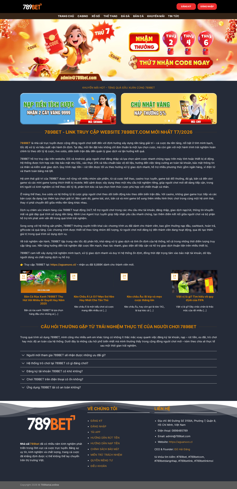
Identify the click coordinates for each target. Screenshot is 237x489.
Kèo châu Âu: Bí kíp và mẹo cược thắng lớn (143, 298)
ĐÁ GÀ (125, 16)
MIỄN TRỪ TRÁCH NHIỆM (106, 454)
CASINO (83, 16)
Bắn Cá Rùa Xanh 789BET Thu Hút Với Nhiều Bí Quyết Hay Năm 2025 (43, 300)
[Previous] (26, 109)
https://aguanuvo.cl (181, 441)
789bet (34, 443)
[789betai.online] (38, 6)
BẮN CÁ (138, 16)
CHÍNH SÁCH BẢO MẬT (105, 449)
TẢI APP (95, 432)
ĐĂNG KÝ (186, 6)
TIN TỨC (173, 16)
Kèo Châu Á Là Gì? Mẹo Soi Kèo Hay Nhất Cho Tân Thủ (93, 298)
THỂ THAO (111, 16)
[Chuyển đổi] (23, 355)
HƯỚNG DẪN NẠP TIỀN (105, 443)
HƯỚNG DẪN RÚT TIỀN (105, 437)
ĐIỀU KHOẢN (99, 466)
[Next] (110, 109)
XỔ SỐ (96, 16)
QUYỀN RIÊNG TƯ (102, 460)
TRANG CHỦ (66, 16)
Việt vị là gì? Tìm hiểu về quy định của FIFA (194, 298)
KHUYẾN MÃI (155, 16)
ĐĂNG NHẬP (207, 6)
